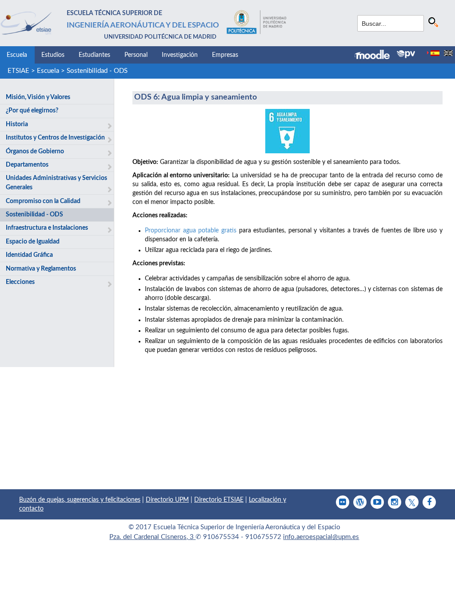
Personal (136, 55)
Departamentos (27, 165)
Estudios (52, 55)
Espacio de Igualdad (33, 242)
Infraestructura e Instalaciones (47, 228)
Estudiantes (94, 55)
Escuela (17, 55)
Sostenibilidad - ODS (97, 71)
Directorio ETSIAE (218, 500)
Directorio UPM (167, 500)
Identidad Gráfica (29, 255)
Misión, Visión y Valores (38, 97)
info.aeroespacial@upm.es (321, 537)
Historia (17, 124)
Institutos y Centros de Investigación (55, 138)
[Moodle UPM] (376, 55)
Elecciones (20, 282)
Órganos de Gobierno (35, 151)
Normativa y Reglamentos (41, 269)
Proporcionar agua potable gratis (190, 231)
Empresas (225, 55)
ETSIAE (18, 71)
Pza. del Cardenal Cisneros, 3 (152, 537)
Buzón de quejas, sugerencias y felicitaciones (79, 500)
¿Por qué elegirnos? (32, 111)
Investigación (180, 55)
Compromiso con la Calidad (43, 201)
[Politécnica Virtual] (406, 54)
